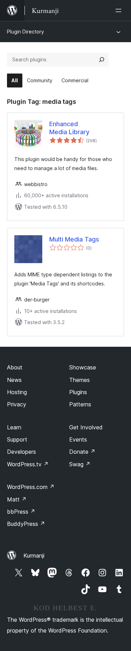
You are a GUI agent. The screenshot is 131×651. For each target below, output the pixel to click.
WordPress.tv (28, 464)
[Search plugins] (102, 60)
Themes (79, 379)
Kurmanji (33, 555)
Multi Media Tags (74, 239)
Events (78, 439)
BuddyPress (26, 523)
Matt (17, 499)
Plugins (78, 392)
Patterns (80, 404)
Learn (14, 427)
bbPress (21, 511)
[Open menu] (120, 10)
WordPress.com (30, 486)
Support (17, 439)
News (14, 379)
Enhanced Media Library (69, 128)
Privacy (16, 404)
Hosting (17, 392)
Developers (21, 451)
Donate (82, 451)
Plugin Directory (25, 32)
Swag (79, 464)
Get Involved (86, 427)
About (14, 367)
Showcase (82, 367)
